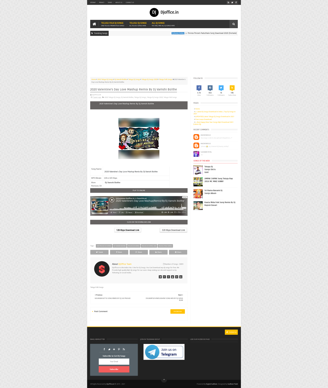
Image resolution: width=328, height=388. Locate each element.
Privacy (101, 2)
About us (118, 2)
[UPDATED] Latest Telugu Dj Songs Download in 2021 (214, 116)
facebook (178, 311)
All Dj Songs (163, 24)
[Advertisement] (164, 56)
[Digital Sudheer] (180, 276)
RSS (124, 349)
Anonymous (206, 135)
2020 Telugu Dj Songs (112, 97)
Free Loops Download (203, 119)
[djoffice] (172, 276)
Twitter (109, 349)
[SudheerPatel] (160, 276)
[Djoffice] (164, 276)
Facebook (104, 349)
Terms (110, 2)
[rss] (228, 2)
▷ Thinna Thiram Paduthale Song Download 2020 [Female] (195, 33)
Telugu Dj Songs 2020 (155, 97)
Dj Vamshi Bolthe (127, 97)
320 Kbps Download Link (173, 230)
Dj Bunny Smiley (162, 33)
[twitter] (232, 2)
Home (197, 109)
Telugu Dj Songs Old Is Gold (210, 169)
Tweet (100, 252)
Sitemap (93, 2)
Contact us (130, 2)
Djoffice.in (110, 384)
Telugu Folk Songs (170, 97)
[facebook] (236, 2)
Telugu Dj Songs (138, 24)
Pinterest (119, 349)
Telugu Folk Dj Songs (112, 24)
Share (120, 252)
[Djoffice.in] (168, 276)
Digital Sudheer (211, 384)
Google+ (114, 349)
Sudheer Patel (206, 152)
